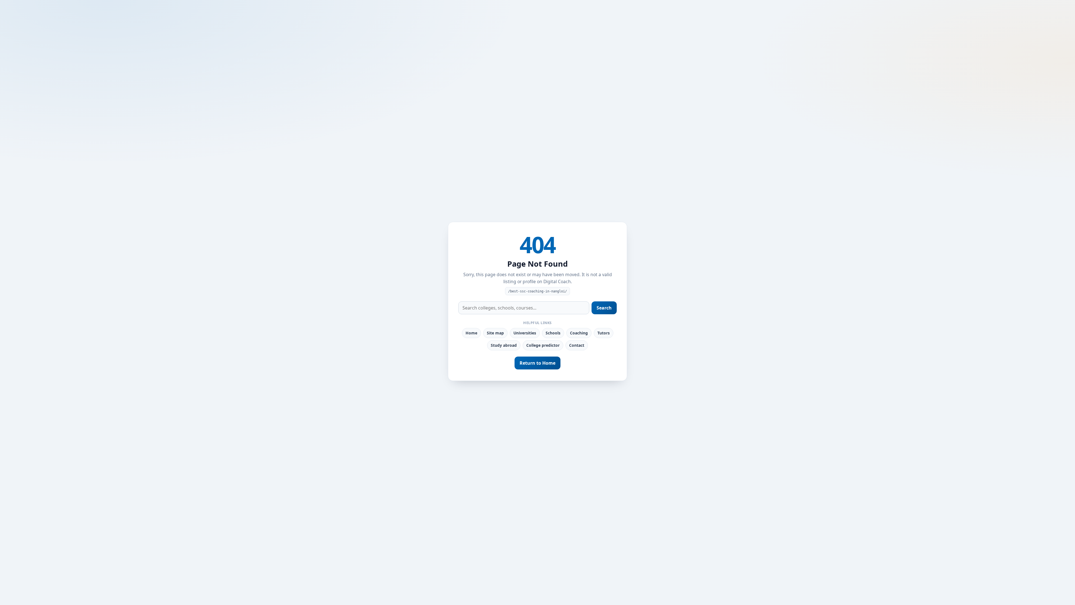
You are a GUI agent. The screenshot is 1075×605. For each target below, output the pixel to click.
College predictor (543, 345)
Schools (553, 333)
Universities (524, 333)
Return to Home (537, 363)
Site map (495, 333)
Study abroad (504, 345)
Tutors (603, 333)
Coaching (579, 333)
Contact (576, 345)
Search (604, 308)
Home (471, 333)
